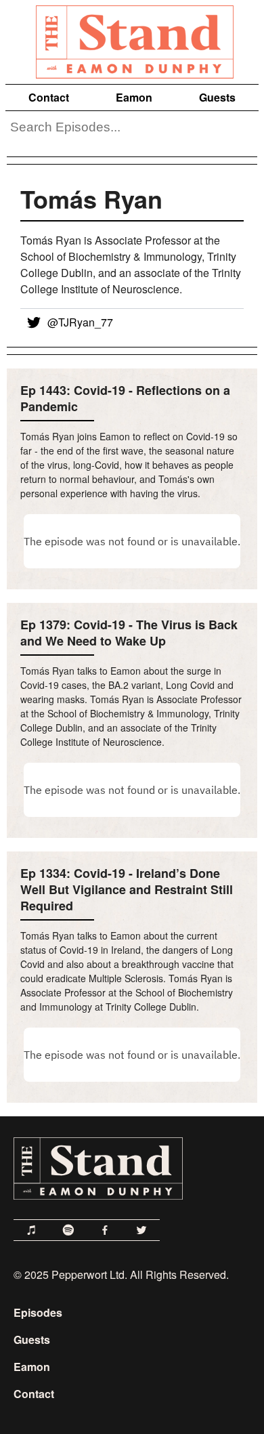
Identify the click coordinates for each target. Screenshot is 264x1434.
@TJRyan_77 (80, 322)
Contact (48, 97)
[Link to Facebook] (105, 1230)
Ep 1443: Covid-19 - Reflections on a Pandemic (125, 398)
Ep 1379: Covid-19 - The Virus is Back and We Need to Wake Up (129, 633)
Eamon (134, 97)
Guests (217, 97)
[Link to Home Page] (132, 39)
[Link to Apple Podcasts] (32, 1230)
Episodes (38, 1312)
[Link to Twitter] (141, 1230)
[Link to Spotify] (68, 1230)
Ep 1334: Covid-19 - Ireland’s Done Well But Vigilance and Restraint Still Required (126, 889)
